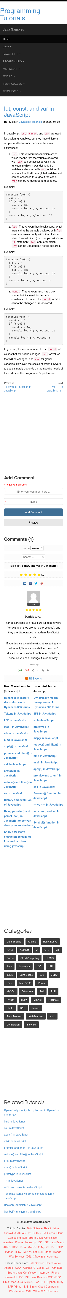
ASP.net (24, 949)
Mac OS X (25, 983)
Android (32, 941)
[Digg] (25, 583)
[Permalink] (43, 670)
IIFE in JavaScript (15, 720)
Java (6, 46)
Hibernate (53, 999)
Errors (32, 1237)
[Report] (38, 670)
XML (52, 1016)
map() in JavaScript (16, 727)
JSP (50, 966)
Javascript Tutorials (30, 121)
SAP (22, 1008)
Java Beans (26, 974)
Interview (31, 1024)
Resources (11, 91)
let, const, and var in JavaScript (29, 111)
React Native (50, 941)
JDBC (54, 974)
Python (10, 999)
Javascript (24, 966)
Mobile (8, 76)
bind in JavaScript (15, 740)
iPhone (41, 983)
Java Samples (13, 29)
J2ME (10, 974)
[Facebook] (31, 583)
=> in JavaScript (14, 793)
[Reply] (48, 670)
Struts (10, 1008)
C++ (46, 949)
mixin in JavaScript (16, 733)
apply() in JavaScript (17, 746)
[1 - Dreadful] (21, 574)
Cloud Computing (29, 958)
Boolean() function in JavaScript (23, 1205)
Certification (13, 1024)
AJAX (10, 949)
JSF (39, 966)
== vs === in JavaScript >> (55, 388)
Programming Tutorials (20, 13)
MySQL (11, 991)
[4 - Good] (34, 574)
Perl (42, 991)
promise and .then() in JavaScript (23, 1148)
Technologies (13, 83)
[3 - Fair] (30, 574)
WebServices (36, 1016)
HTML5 (50, 958)
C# (57, 949)
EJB (42, 974)
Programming (13, 61)
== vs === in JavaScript (48, 804)
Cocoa (10, 958)
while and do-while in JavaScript (23, 1187)
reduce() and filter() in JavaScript (23, 1154)
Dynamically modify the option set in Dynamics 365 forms (17, 702)
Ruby (24, 999)
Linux (9, 983)
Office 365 (27, 991)
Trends (35, 1008)
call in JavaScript (15, 764)
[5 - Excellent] (39, 574)
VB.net (38, 999)
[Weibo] (42, 583)
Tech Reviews (14, 1016)
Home (6, 39)
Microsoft (10, 69)
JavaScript (11, 54)
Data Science (14, 941)
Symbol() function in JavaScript (22, 1211)
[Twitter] (36, 583)
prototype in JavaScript (17, 1174)
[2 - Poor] (25, 574)
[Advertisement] (33, 433)
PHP (53, 991)
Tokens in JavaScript (17, 713)
